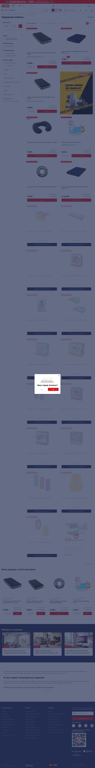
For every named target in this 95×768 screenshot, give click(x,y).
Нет (42, 389)
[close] (59, 375)
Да (53, 389)
